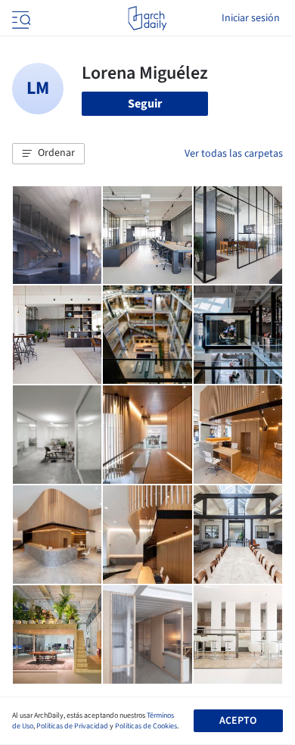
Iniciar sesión (251, 18)
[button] (48, 153)
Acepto (237, 720)
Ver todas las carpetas (234, 153)
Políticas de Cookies (146, 726)
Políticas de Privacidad (72, 726)
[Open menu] (19, 18)
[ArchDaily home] (147, 18)
